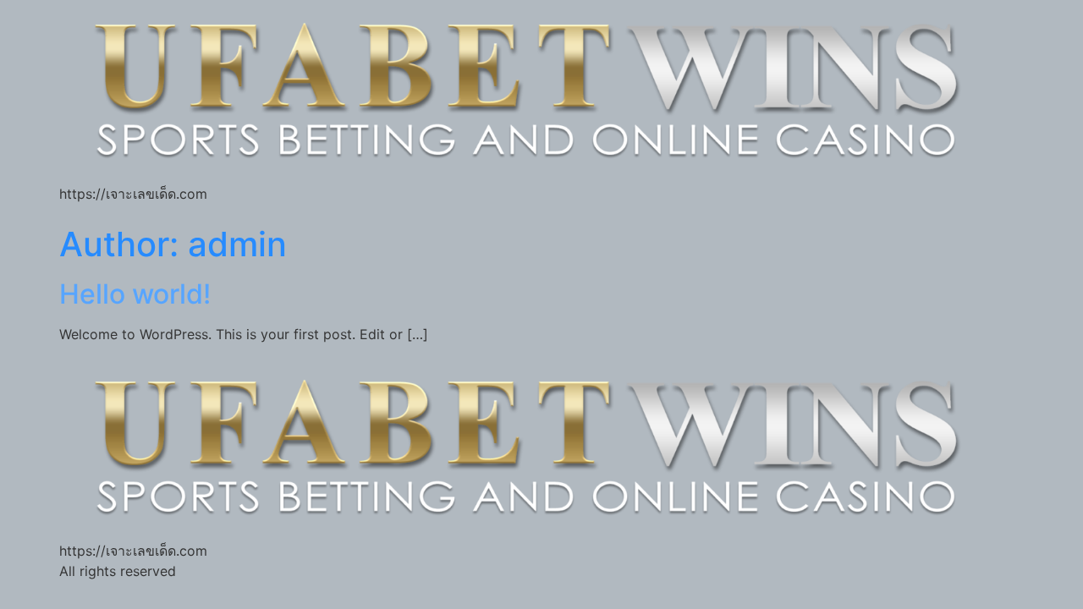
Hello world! (135, 293)
